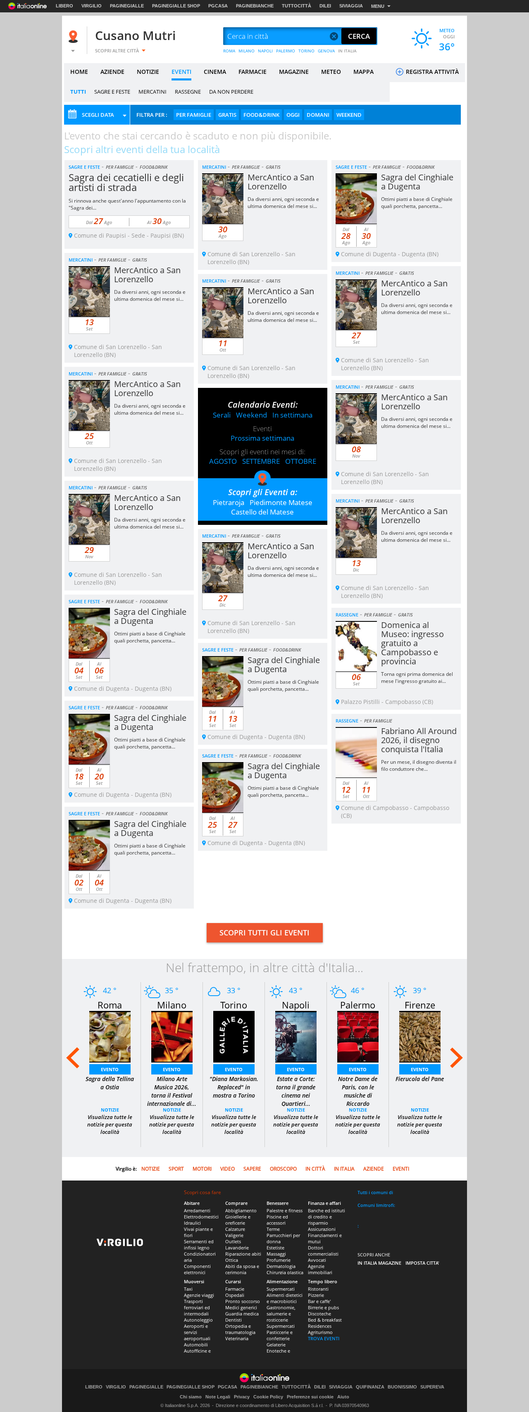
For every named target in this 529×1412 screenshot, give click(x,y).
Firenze (420, 1005)
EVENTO (110, 1069)
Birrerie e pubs (323, 1307)
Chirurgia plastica (285, 1272)
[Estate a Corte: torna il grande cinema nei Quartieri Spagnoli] (296, 1035)
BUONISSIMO (402, 1387)
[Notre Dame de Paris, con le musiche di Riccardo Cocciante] (358, 1035)
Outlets (233, 1241)
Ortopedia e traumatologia (240, 1329)
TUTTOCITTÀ (296, 5)
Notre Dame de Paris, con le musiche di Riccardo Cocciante (357, 1095)
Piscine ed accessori (277, 1220)
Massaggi (276, 1254)
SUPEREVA (432, 1387)
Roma (110, 1005)
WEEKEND (349, 114)
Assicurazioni (322, 1229)
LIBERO (64, 5)
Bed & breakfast (325, 1320)
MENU (377, 6)
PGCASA (218, 5)
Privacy (242, 1396)
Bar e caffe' (319, 1301)
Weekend (251, 415)
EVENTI (181, 72)
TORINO (306, 51)
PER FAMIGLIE (193, 114)
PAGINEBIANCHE (255, 5)
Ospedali (234, 1295)
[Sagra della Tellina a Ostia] (110, 1035)
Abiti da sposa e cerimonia (242, 1269)
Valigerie (234, 1235)
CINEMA (215, 72)
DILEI (325, 5)
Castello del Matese (262, 512)
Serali (222, 415)
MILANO (246, 51)
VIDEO (227, 1168)
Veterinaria (236, 1338)
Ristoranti (318, 1289)
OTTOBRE (300, 461)
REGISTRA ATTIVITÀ (431, 72)
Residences (319, 1326)
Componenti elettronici (197, 1269)
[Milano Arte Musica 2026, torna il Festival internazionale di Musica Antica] (172, 1035)
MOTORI (202, 1168)
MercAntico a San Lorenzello (281, 182)
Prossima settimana (262, 438)
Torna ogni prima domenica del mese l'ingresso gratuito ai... (417, 678)
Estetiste (275, 1247)
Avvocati (317, 1260)
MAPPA (363, 72)
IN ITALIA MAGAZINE (379, 1263)
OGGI (293, 114)
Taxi (188, 1289)
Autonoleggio (198, 1320)
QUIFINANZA (370, 1387)
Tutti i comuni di (375, 1192)
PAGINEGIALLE (127, 5)
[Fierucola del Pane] (420, 1035)
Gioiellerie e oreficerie (237, 1220)
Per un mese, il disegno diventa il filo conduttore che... (418, 765)
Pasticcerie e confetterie (280, 1335)
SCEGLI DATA (98, 114)
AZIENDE (112, 72)
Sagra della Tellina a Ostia (110, 1083)
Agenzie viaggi (199, 1295)
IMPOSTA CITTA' (422, 1263)
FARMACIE (252, 72)
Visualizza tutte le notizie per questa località (109, 1124)
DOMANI (318, 114)
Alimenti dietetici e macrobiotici (285, 1298)
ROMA (229, 51)
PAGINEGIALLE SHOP (176, 5)
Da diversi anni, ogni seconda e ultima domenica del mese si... (283, 203)
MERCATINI (152, 91)
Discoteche (319, 1313)
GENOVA (326, 51)
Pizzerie (316, 1295)
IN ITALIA (347, 51)
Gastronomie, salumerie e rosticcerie (281, 1313)
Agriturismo (320, 1332)
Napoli (296, 1005)
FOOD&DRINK (261, 114)
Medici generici (241, 1307)
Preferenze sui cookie (310, 1396)
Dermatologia (281, 1266)
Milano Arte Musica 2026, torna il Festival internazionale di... (171, 1091)
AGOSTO (223, 461)
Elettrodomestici (201, 1217)
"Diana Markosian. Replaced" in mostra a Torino (234, 1087)
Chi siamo (191, 1396)
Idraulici (192, 1223)
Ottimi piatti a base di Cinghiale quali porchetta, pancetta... (417, 203)
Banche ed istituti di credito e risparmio (326, 1216)
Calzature (235, 1229)
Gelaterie (276, 1344)
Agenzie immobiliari (320, 1269)
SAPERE (252, 1168)
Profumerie (279, 1260)
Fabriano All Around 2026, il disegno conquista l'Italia (419, 740)
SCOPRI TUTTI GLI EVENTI (264, 932)
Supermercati (281, 1289)
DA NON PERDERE (231, 91)
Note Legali (217, 1396)
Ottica (231, 1260)
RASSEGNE (188, 91)
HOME (79, 72)
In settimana (292, 415)
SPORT (176, 1168)
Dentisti (233, 1320)
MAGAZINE (294, 72)
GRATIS (227, 114)
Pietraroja (228, 502)
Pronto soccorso (242, 1301)
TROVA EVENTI (323, 1338)
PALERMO (285, 51)
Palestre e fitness (285, 1210)
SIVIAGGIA (351, 5)
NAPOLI (265, 51)
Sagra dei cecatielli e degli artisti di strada (126, 182)
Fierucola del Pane (420, 1079)
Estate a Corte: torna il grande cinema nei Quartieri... (295, 1091)
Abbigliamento (241, 1210)
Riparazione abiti (243, 1254)
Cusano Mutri (135, 35)
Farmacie (234, 1289)
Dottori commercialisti (323, 1250)
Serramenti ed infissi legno (199, 1244)
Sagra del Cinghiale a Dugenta (417, 182)
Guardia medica (242, 1313)
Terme (273, 1229)
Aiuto (343, 1396)
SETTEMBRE (261, 461)
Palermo (357, 1005)
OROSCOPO (283, 1168)
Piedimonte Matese (281, 502)
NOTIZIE (148, 72)
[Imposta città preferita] (74, 36)
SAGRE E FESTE (112, 91)
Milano (171, 1005)
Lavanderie (237, 1247)
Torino (233, 1005)
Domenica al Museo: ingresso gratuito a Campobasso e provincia (412, 643)
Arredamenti (197, 1210)
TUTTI (78, 91)
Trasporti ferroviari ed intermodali (197, 1307)
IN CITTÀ (315, 1168)
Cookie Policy (268, 1396)
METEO (331, 72)
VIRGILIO (91, 5)
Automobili (196, 1344)
